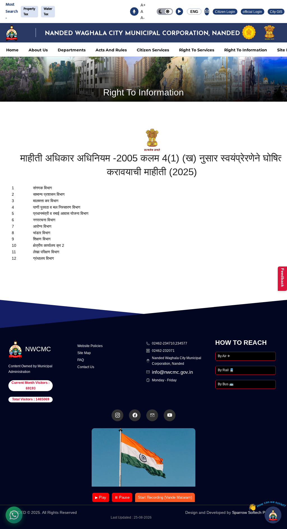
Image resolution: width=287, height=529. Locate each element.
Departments (71, 50)
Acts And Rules (111, 50)
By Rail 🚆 (226, 370)
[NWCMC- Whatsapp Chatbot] (14, 515)
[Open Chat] (273, 515)
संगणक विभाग (42, 188)
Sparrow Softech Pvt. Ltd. (254, 512)
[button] (179, 11)
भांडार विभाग (41, 233)
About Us (38, 50)
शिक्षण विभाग (41, 239)
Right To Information (245, 50)
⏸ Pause (122, 497)
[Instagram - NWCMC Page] (117, 415)
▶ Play (100, 497)
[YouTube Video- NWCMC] (169, 415)
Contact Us (85, 367)
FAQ (80, 360)
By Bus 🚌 (225, 384)
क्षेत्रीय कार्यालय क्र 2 (48, 245)
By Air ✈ (224, 356)
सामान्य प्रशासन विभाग (48, 194)
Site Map (84, 353)
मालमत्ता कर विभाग (45, 201)
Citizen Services (153, 50)
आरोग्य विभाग (42, 226)
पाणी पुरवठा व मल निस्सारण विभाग (56, 207)
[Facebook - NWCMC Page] (135, 415)
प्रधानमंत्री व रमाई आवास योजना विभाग (60, 213)
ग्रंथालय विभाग (43, 258)
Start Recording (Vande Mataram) (165, 497)
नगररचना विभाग (44, 220)
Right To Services (196, 50)
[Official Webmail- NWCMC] (152, 415)
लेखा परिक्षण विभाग (46, 252)
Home (12, 50)
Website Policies (90, 346)
